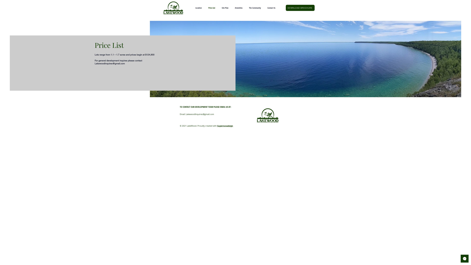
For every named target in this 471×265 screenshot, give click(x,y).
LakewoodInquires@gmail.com (110, 63)
